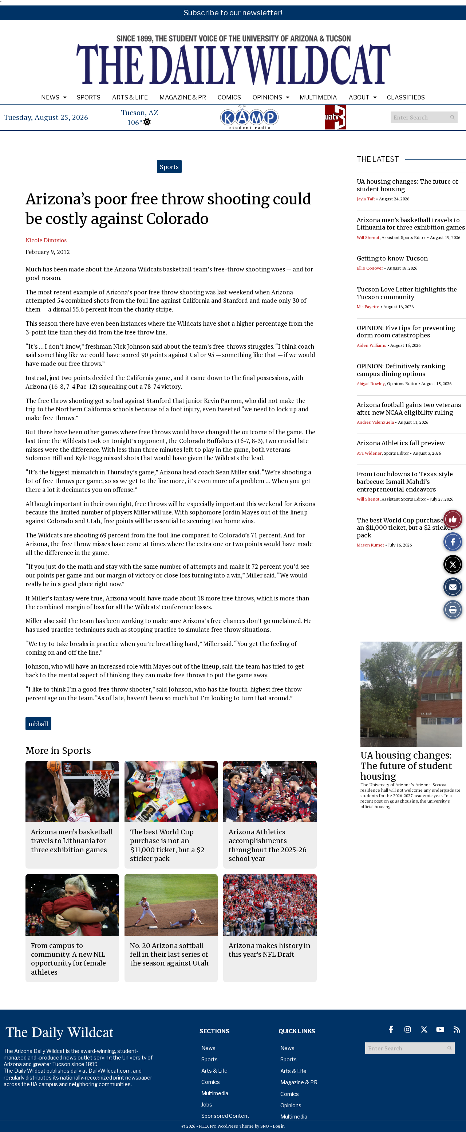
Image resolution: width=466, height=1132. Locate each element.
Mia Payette (368, 306)
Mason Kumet (370, 545)
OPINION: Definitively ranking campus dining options (401, 370)
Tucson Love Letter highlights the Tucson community (407, 293)
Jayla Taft (366, 198)
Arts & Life (130, 97)
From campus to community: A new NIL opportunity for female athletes (68, 958)
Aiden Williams (371, 345)
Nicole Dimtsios (46, 240)
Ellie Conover (370, 268)
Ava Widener (369, 453)
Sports (88, 97)
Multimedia (318, 97)
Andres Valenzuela (375, 422)
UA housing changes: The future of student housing (406, 766)
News (50, 97)
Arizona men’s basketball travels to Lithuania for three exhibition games (411, 223)
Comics (229, 97)
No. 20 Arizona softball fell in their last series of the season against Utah (169, 954)
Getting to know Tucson (392, 258)
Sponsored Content (225, 1116)
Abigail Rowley (371, 383)
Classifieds (406, 97)
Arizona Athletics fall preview (401, 443)
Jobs (206, 1104)
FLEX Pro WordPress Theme (226, 1126)
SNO (264, 1126)
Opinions (267, 97)
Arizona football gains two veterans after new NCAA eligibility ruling (409, 408)
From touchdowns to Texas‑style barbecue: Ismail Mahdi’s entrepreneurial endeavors (405, 481)
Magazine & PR (182, 97)
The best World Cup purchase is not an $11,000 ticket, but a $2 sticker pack (409, 528)
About (359, 97)
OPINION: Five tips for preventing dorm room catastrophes (406, 331)
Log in (279, 1126)
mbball (38, 723)
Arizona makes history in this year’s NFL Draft (270, 950)
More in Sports (58, 750)
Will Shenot (368, 237)
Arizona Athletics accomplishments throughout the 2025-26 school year (268, 845)
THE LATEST (378, 159)
